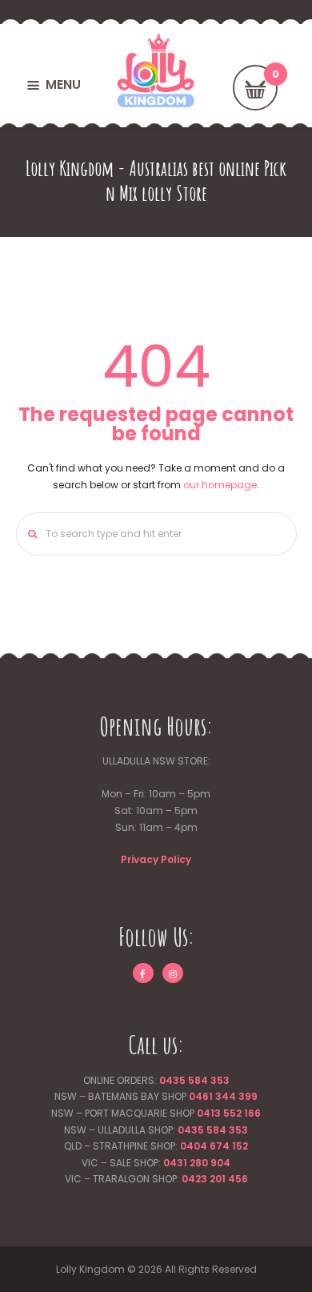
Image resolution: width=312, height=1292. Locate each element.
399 (247, 1096)
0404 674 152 (214, 1146)
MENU (63, 84)
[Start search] (28, 534)
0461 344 (212, 1096)
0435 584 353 (194, 1080)
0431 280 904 (196, 1163)
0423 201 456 (215, 1179)
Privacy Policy (156, 859)
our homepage (220, 485)
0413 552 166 (229, 1113)
